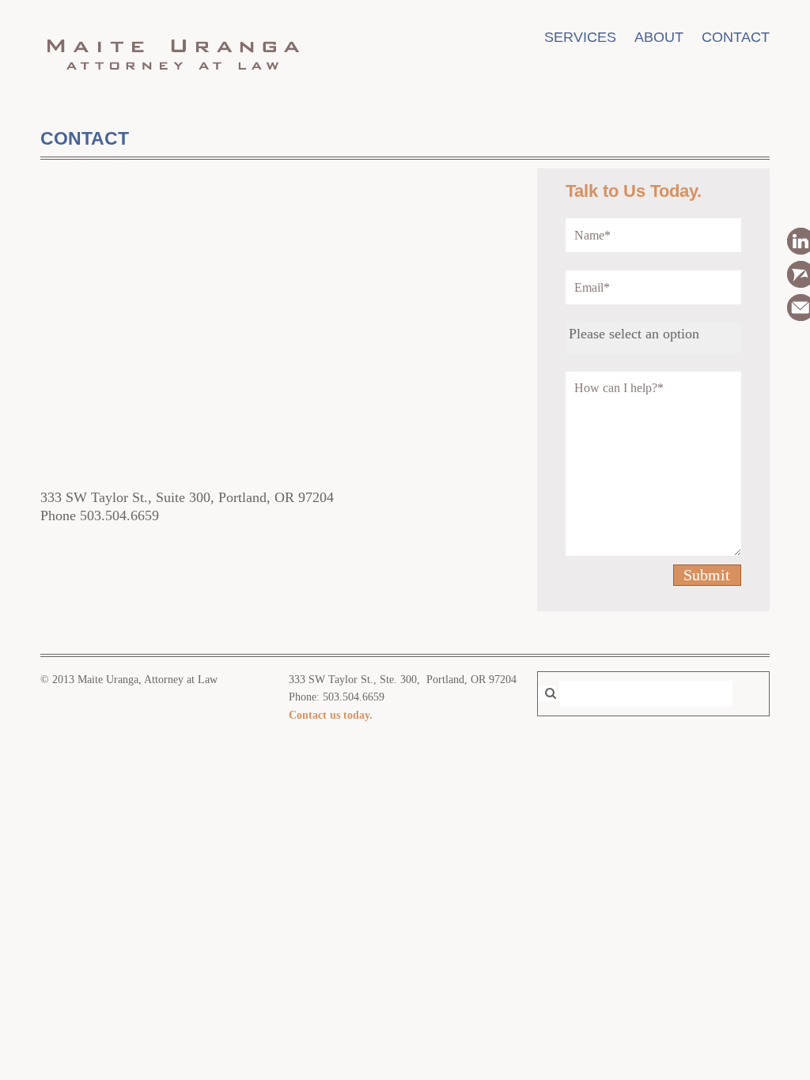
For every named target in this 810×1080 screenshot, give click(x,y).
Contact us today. (331, 715)
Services (580, 37)
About (658, 37)
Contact (736, 37)
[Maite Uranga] (172, 77)
